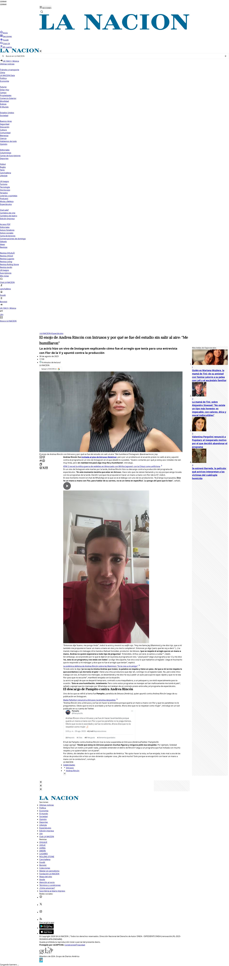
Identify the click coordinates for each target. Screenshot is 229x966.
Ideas (2, 244)
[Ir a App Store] (46, 933)
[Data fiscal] (41, 961)
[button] (114, 185)
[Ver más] (64, 773)
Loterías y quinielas (8, 195)
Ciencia (3, 138)
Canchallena (5, 172)
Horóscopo (5, 190)
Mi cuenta (7, 47)
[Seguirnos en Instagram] (40, 912)
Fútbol (3, 164)
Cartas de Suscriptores (10, 155)
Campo (3, 92)
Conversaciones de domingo (13, 238)
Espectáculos (56, 333)
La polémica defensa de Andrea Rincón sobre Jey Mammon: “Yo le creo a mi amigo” (100, 666)
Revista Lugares (7, 258)
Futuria (3, 87)
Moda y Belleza (6, 201)
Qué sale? (4, 210)
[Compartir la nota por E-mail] (46, 468)
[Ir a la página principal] (114, 29)
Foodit (6, 40)
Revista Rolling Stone (9, 264)
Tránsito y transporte (9, 69)
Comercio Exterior (8, 98)
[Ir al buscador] (41, 11)
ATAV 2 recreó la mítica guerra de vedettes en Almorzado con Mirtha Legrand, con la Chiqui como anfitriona (111, 466)
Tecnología (5, 187)
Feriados (4, 193)
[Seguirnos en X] (40, 904)
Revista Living (6, 261)
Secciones (7, 36)
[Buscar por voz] (225, 56)
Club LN (6, 43)
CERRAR (3, 2)
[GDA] (46, 953)
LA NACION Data (7, 75)
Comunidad (5, 132)
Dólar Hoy (4, 89)
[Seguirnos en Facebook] (40, 897)
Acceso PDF (5, 224)
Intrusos (70, 767)
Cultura (3, 130)
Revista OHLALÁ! (7, 253)
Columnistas (5, 152)
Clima (2, 72)
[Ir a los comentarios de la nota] (43, 457)
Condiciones (70, 945)
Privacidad (80, 945)
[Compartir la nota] (40, 460)
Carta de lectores (7, 235)
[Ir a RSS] (40, 919)
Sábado (3, 241)
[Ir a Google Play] (46, 928)
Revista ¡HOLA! (6, 256)
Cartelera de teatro (8, 215)
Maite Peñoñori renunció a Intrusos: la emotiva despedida (89, 700)
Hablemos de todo (8, 141)
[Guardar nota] (40, 457)
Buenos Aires (6, 121)
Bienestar (4, 135)
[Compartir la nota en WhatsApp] (43, 460)
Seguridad (4, 124)
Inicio (5, 33)
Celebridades (69, 765)
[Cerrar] (40, 51)
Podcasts (4, 198)
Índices (3, 104)
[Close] (40, 782)
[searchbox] (113, 56)
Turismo (3, 184)
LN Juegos (4, 181)
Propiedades (5, 95)
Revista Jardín (6, 267)
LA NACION (44, 333)
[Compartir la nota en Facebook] (40, 468)
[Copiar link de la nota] (40, 464)
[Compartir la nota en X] (43, 468)
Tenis (2, 170)
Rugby (3, 167)
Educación (4, 127)
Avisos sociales (6, 233)
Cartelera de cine (7, 213)
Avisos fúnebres (7, 230)
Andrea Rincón (72, 770)
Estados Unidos (7, 112)
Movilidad (4, 101)
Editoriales (5, 150)
